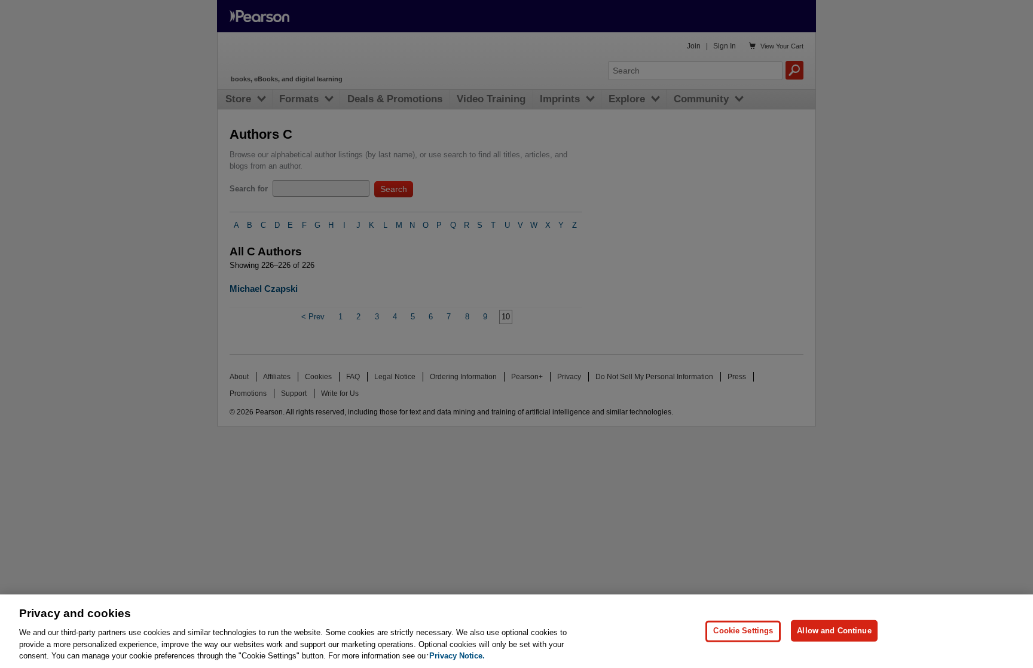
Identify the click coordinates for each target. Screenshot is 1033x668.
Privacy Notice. (457, 655)
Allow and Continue (834, 630)
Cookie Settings (743, 630)
